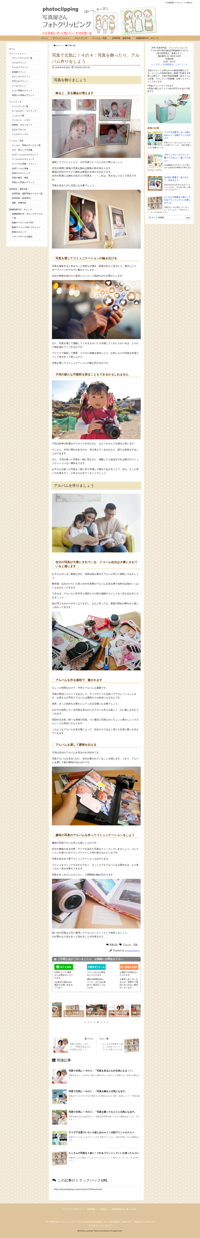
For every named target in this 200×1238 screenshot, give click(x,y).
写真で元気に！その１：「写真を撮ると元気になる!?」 (98, 1091)
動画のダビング (19, 232)
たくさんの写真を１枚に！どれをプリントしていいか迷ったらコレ (104, 1152)
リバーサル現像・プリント (24, 163)
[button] (56, 1010)
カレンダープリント (21, 76)
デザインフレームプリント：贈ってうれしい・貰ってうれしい (177, 157)
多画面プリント (19, 72)
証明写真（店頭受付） (22, 198)
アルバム (127, 944)
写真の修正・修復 (20, 177)
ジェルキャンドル (20, 134)
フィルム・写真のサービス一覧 (26, 145)
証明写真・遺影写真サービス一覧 (27, 193)
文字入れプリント (20, 81)
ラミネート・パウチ (21, 120)
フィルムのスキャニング (23, 159)
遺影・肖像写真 (19, 202)
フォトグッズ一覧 (20, 106)
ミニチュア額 (18, 115)
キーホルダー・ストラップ (24, 111)
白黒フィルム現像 (20, 168)
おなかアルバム (19, 129)
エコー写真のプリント (22, 90)
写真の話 (72, 45)
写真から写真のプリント (23, 95)
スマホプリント (19, 62)
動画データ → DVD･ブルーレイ (26, 227)
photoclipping (132, 950)
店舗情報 (170, 2)
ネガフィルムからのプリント (25, 154)
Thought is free (116, 1231)
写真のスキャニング (21, 173)
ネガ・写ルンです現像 (22, 150)
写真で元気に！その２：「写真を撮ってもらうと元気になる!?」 (102, 1111)
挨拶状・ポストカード (22, 124)
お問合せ (189, 2)
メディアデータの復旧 (22, 236)
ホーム (179, 2)
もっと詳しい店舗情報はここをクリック (169, 64)
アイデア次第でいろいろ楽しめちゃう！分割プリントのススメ (101, 1132)
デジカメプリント (20, 67)
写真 (135, 944)
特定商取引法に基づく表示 (124, 1209)
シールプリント (19, 86)
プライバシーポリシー (72, 1209)
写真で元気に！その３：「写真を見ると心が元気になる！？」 (101, 1070)
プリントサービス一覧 (22, 58)
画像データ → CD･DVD (22, 222)
